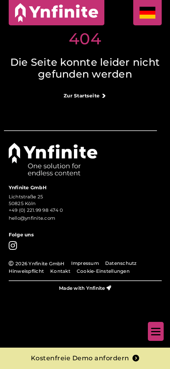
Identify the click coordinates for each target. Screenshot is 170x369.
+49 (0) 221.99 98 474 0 (36, 210)
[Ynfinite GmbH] (56, 12)
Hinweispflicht (26, 271)
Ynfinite (95, 288)
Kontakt (60, 271)
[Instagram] (13, 245)
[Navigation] (156, 331)
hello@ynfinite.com (32, 218)
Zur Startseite (82, 96)
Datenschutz (121, 263)
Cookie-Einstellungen (103, 271)
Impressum (85, 263)
